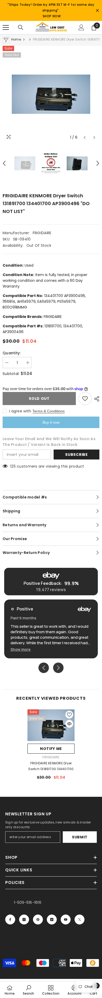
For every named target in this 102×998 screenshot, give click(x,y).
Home (16, 39)
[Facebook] (10, 919)
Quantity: (12, 353)
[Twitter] (79, 919)
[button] (84, 137)
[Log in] (81, 27)
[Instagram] (24, 919)
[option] (51, 94)
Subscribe (76, 454)
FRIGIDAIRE (42, 233)
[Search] (21, 27)
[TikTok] (52, 919)
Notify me (51, 748)
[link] (28, 990)
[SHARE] (95, 399)
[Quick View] (69, 724)
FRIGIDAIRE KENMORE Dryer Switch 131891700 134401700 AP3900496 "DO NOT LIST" (50, 766)
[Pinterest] (38, 919)
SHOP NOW (52, 16)
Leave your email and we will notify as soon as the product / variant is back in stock (49, 441)
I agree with (20, 411)
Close (97, 11)
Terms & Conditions (48, 411)
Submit (80, 837)
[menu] (6, 27)
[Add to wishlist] (85, 398)
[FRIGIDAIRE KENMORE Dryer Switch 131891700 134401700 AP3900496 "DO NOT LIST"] (51, 725)
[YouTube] (66, 919)
